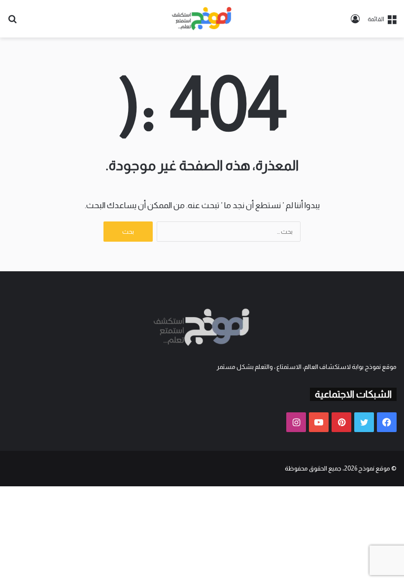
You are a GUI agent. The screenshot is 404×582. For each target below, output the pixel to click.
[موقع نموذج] (202, 19)
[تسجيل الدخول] (355, 22)
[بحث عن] (12, 22)
